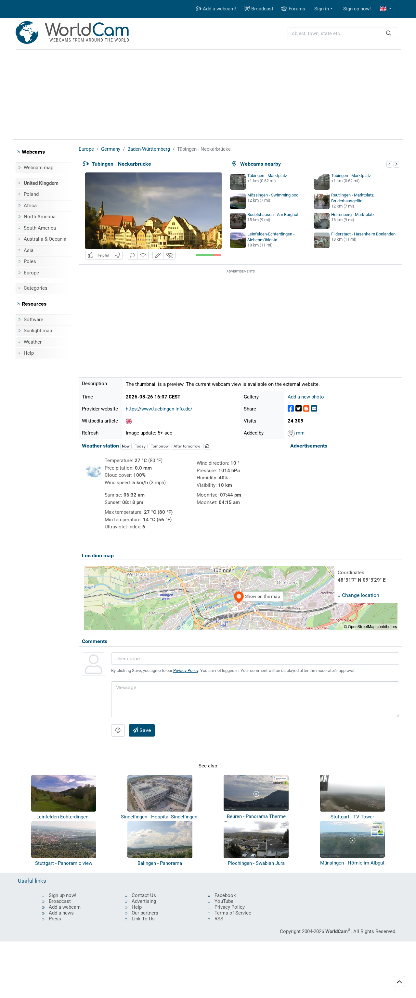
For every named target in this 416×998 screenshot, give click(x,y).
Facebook (225, 895)
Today (140, 446)
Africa (30, 205)
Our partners (145, 913)
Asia (28, 250)
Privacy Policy (185, 670)
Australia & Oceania (45, 239)
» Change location (358, 595)
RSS (218, 919)
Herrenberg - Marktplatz (352, 214)
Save (144, 730)
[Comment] (132, 255)
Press (55, 919)
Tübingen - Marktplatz (267, 175)
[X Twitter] (298, 409)
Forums (296, 9)
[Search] (388, 34)
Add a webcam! (219, 9)
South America (40, 228)
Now (126, 446)
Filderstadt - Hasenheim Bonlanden (363, 234)
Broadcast (261, 9)
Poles (30, 261)
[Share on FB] (291, 409)
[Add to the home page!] (143, 255)
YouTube (223, 901)
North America (40, 217)
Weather (33, 342)
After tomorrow (187, 446)
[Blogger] (306, 409)
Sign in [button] (321, 9)
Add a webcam (65, 907)
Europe (31, 273)
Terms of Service (232, 913)
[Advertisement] (208, 93)
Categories (35, 288)
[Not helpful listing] (117, 255)
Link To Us (143, 919)
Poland (31, 194)
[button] (386, 9)
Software (33, 319)
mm (300, 433)
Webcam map (38, 168)
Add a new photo (306, 397)
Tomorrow (160, 446)
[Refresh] (207, 446)
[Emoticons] (118, 730)
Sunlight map (38, 331)
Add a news (61, 913)
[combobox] (343, 34)
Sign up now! (357, 9)
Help (29, 353)
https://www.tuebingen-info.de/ (159, 409)
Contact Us (144, 895)
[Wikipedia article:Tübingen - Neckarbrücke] (129, 421)
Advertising (144, 901)
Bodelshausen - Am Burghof (273, 214)
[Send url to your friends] (314, 409)
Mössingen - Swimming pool (273, 195)
